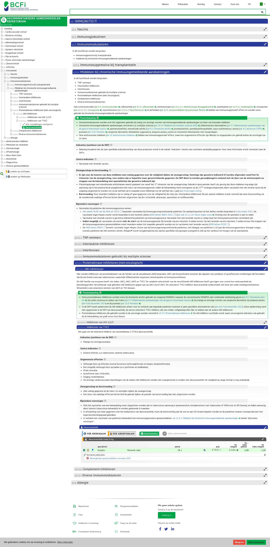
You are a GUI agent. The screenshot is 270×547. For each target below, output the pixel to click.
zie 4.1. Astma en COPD (251, 128)
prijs (218, 447)
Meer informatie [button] (65, 542)
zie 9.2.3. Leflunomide (143, 106)
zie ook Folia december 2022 (229, 306)
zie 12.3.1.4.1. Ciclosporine (86, 110)
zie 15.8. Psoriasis (96, 131)
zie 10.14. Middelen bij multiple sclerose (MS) (176, 125)
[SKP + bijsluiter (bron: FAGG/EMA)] (92, 450)
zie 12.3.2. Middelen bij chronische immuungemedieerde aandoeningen (205, 418)
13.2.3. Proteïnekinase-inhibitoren (174, 313)
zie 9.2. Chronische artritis (159, 128)
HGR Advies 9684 (94, 227)
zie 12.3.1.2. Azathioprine (241, 106)
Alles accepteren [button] (256, 542)
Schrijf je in (166, 515)
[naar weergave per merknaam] (84, 450)
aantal (177, 447)
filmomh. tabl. (134, 450)
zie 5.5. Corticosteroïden (106, 106)
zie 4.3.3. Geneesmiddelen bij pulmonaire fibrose (182, 110)
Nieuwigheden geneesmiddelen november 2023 (110, 458)
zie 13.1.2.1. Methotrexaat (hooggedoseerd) (192, 106)
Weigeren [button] (239, 542)
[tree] (31, 97)
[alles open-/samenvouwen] (263, 439)
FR (249, 4)
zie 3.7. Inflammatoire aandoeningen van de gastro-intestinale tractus (158, 300)
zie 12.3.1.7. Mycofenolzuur (131, 110)
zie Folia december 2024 (94, 303)
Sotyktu (101, 450)
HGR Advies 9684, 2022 (161, 214)
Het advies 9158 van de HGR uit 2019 (101, 211)
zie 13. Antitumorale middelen (120, 135)
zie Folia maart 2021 (191, 190)
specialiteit (102, 447)
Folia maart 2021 (244, 211)
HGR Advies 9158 (217, 224)
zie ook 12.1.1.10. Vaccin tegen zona (194, 214)
